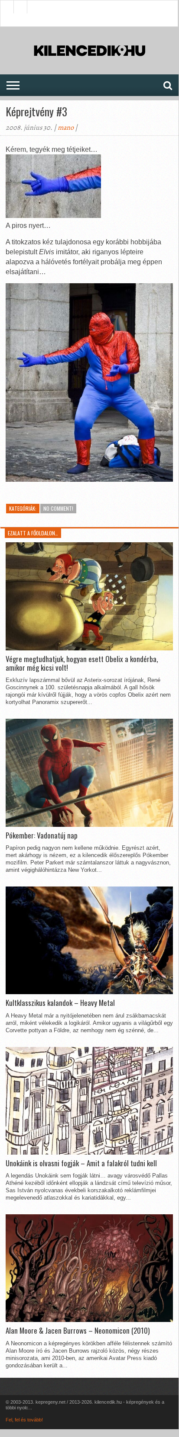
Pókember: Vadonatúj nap (42, 835)
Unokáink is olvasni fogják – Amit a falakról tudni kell (81, 1163)
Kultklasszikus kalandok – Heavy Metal (60, 1003)
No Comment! (58, 508)
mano (66, 127)
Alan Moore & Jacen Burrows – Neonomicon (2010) (78, 1330)
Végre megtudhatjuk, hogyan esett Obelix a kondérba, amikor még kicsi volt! (82, 663)
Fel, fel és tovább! (24, 1419)
